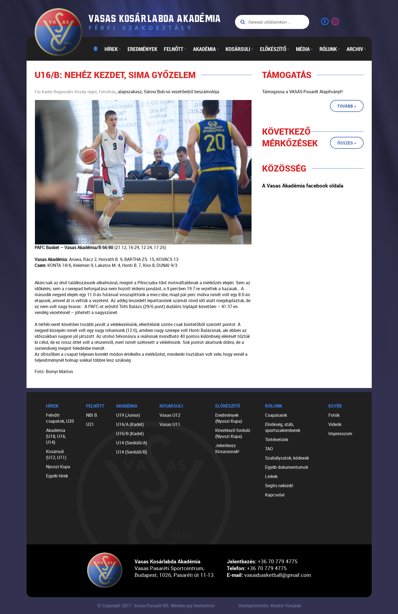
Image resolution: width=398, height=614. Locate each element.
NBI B (91, 415)
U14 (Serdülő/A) (131, 443)
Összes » (346, 143)
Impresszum (340, 434)
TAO (269, 449)
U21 (90, 424)
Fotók (334, 415)
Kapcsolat (275, 495)
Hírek (113, 49)
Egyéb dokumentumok (286, 467)
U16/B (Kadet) (130, 434)
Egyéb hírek (57, 476)
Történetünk (276, 439)
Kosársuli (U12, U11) (56, 454)
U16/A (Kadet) (130, 424)
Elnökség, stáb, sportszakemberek (282, 427)
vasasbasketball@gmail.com (277, 574)
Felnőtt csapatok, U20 (60, 418)
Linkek (271, 476)
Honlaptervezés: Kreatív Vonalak (270, 606)
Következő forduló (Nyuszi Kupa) (232, 433)
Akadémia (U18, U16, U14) (56, 436)
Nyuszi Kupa (58, 467)
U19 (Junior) (128, 415)
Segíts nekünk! (279, 486)
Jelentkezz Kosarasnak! (227, 448)
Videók (334, 424)
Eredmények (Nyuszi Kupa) (228, 418)
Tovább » (346, 106)
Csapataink (276, 415)
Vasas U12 (169, 415)
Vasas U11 (169, 424)
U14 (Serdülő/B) (131, 452)
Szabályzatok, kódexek (287, 458)
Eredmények (142, 49)
